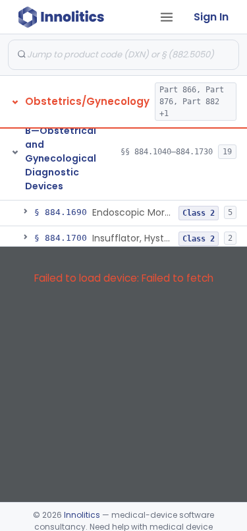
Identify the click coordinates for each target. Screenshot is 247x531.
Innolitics (82, 514)
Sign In (211, 16)
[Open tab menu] (166, 17)
